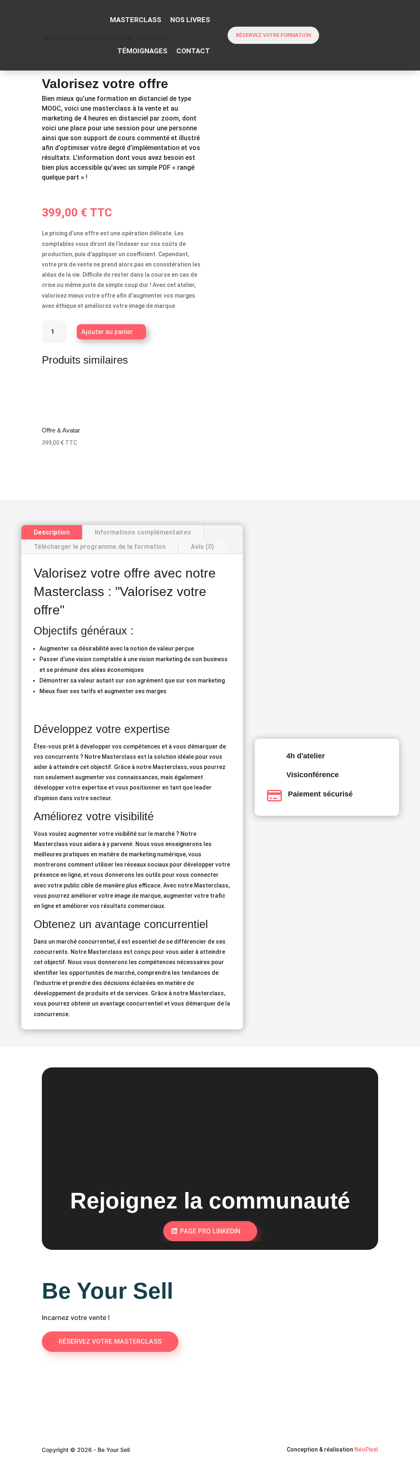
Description (52, 532)
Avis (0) (202, 547)
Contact (193, 51)
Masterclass (135, 20)
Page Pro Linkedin (210, 1231)
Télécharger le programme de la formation (100, 547)
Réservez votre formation (273, 35)
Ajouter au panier (107, 332)
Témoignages (142, 51)
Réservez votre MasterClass (110, 1341)
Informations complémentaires (143, 532)
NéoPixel (366, 1449)
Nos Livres (190, 20)
